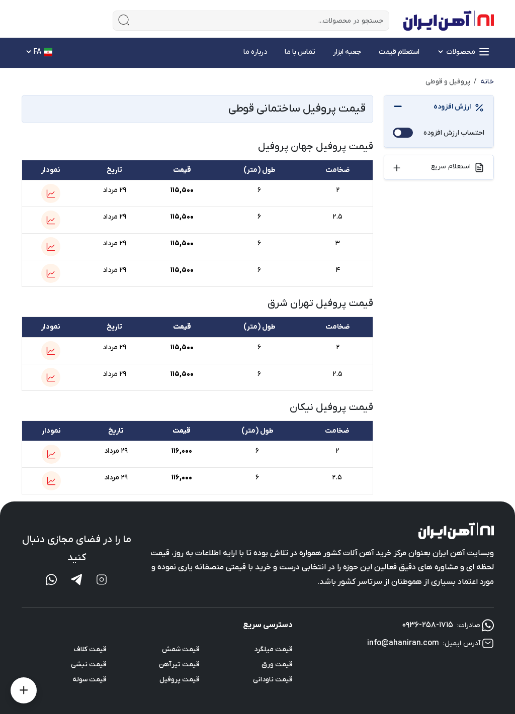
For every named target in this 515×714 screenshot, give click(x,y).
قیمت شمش (181, 649)
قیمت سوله (89, 679)
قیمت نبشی (89, 664)
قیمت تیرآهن (179, 664)
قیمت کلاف (90, 649)
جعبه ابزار (347, 52)
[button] (50, 193)
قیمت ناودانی (273, 679)
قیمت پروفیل (179, 679)
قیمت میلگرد (273, 649)
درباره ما (255, 52)
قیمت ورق (277, 664)
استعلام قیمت (399, 52)
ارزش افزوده (452, 107)
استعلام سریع (451, 166)
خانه (487, 81)
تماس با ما (300, 52)
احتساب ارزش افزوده (453, 133)
